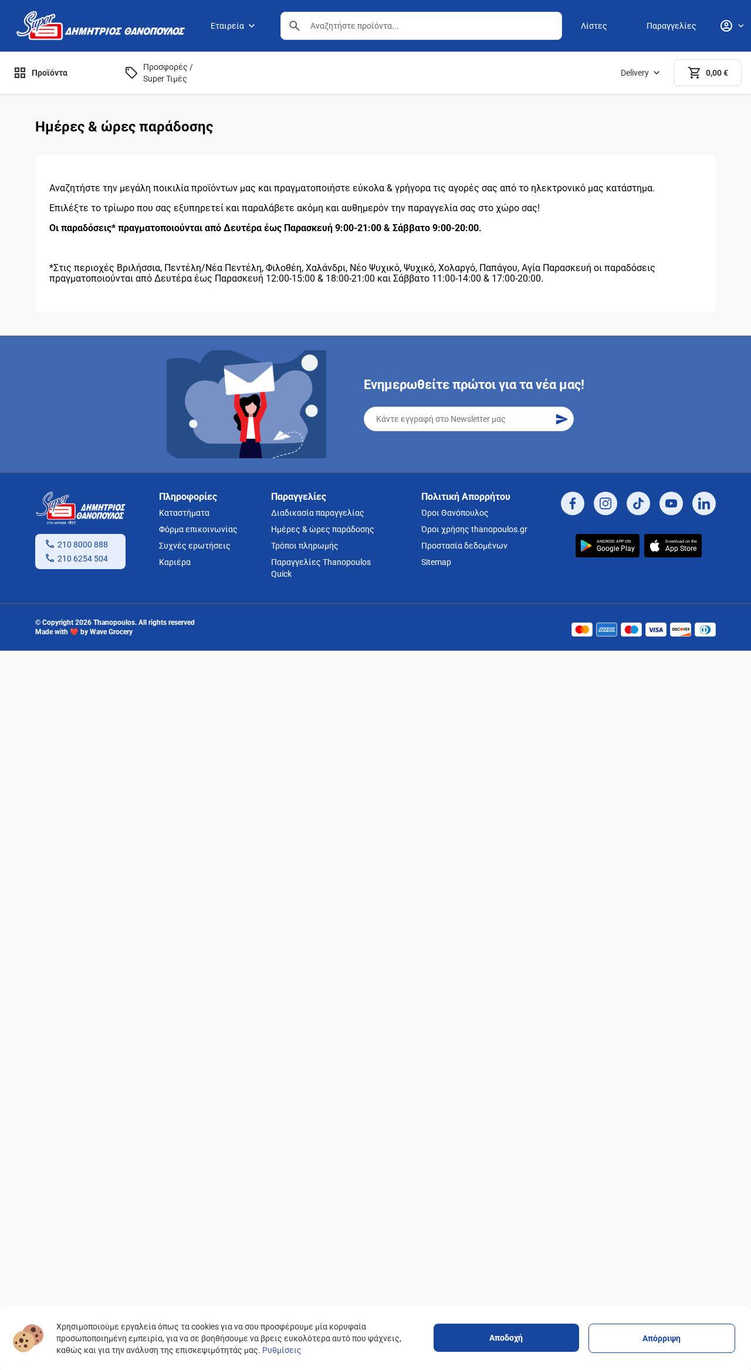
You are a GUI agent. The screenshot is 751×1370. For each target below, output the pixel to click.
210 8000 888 (82, 544)
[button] (294, 26)
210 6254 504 (82, 558)
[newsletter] (561, 419)
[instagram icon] (605, 503)
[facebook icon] (572, 503)
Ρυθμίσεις (282, 1350)
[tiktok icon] (638, 503)
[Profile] (731, 26)
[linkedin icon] (704, 503)
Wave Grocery (111, 632)
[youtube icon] (671, 503)
